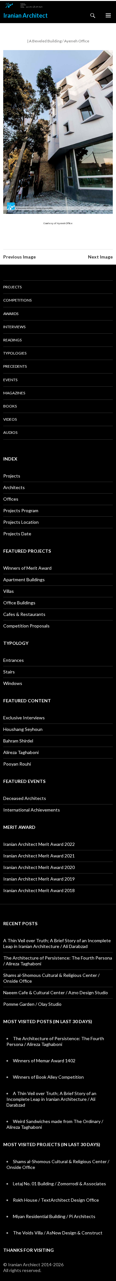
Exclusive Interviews (24, 717)
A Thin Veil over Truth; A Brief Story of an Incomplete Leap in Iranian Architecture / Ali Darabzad (57, 943)
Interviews (14, 326)
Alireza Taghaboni (21, 752)
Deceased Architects (24, 798)
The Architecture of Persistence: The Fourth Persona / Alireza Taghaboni (55, 1041)
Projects (12, 287)
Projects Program (20, 510)
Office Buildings (19, 602)
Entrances (13, 660)
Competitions (17, 300)
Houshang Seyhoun (23, 729)
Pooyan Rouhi (17, 764)
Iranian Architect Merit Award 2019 (39, 879)
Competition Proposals (26, 625)
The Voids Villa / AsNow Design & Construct (57, 1232)
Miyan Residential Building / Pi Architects (54, 1216)
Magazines (14, 392)
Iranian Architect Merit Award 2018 (39, 890)
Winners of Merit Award (27, 568)
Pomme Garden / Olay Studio (32, 1004)
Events (10, 379)
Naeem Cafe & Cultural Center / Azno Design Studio (55, 992)
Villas (8, 591)
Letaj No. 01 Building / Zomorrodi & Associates (59, 1183)
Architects (14, 487)
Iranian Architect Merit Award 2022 (39, 844)
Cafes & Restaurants (24, 614)
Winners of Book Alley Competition (48, 1077)
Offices (10, 499)
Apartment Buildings (24, 579)
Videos (10, 419)
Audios (10, 432)
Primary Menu (108, 15)
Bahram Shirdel (18, 740)
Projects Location (21, 522)
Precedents (15, 366)
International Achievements (31, 809)
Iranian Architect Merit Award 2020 (39, 867)
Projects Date (17, 533)
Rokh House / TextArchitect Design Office (56, 1200)
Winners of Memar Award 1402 (44, 1060)
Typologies (14, 353)
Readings (12, 340)
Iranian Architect (25, 15)
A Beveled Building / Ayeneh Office (59, 41)
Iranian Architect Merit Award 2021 (39, 855)
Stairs (9, 671)
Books (10, 406)
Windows (12, 683)
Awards (10, 313)
